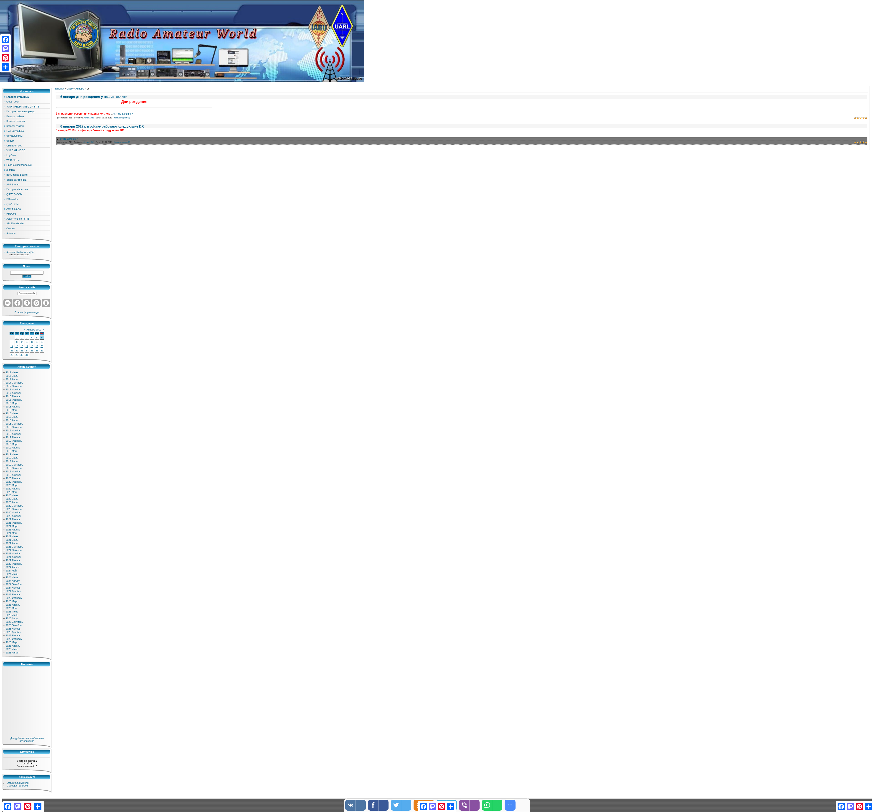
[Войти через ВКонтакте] (7, 303)
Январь (79, 88)
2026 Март (12, 642)
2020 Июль (12, 498)
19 (37, 346)
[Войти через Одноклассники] (46, 303)
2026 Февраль (14, 639)
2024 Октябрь (14, 584)
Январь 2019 (33, 329)
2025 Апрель (13, 604)
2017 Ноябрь (13, 389)
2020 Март (12, 485)
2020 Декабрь (13, 516)
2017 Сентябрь (14, 382)
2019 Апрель (13, 447)
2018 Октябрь (14, 427)
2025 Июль (12, 615)
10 (26, 342)
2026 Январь (13, 635)
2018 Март (12, 403)
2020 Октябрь (14, 509)
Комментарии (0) (122, 118)
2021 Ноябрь (13, 553)
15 (16, 346)
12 (37, 342)
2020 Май (11, 492)
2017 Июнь (12, 372)
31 (26, 354)
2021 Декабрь (13, 557)
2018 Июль (12, 416)
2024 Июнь (12, 574)
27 (42, 350)
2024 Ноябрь (13, 587)
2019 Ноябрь (13, 471)
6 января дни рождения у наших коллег (93, 97)
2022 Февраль (14, 563)
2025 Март (12, 601)
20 (42, 346)
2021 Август (13, 543)
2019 (70, 88)
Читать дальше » (123, 113)
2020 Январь (13, 478)
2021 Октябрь (14, 550)
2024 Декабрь (13, 591)
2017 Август (13, 379)
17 (26, 346)
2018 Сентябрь (14, 423)
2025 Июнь (12, 611)
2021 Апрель (13, 529)
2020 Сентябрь (14, 505)
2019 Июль (12, 457)
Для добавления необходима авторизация (27, 739)
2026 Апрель (13, 645)
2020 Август (13, 502)
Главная (59, 88)
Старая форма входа (27, 312)
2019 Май (11, 451)
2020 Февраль (14, 481)
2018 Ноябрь (13, 430)
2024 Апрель (13, 567)
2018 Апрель (13, 406)
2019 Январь (13, 437)
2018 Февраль (14, 399)
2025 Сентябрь (14, 621)
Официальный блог (18, 782)
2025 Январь (13, 594)
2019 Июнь (12, 454)
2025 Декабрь (13, 632)
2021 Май (11, 533)
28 (11, 354)
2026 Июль (12, 649)
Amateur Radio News (18, 252)
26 (37, 350)
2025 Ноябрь (13, 628)
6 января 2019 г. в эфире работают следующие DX (102, 126)
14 (11, 346)
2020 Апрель (13, 488)
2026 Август (13, 652)
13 (42, 342)
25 (31, 350)
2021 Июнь (12, 536)
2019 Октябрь (14, 468)
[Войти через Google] (36, 303)
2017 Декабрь (13, 393)
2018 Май (11, 410)
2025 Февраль (14, 598)
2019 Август (13, 461)
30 (21, 354)
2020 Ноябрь (13, 512)
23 (21, 350)
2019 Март (12, 444)
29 (16, 354)
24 (26, 350)
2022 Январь (13, 560)
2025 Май (11, 608)
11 (32, 342)
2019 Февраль (14, 440)
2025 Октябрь (14, 625)
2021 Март (12, 526)
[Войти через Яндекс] (27, 303)
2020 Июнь (12, 495)
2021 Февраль (14, 522)
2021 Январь (13, 519)
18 (31, 346)
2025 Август (13, 618)
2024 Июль (12, 577)
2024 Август (13, 580)
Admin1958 (89, 118)
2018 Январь (13, 396)
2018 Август (13, 420)
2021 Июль (12, 539)
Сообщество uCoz (17, 785)
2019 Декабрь (13, 475)
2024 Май (11, 570)
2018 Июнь (12, 413)
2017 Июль (12, 375)
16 (21, 346)
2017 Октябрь (14, 386)
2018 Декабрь (13, 434)
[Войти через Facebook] (17, 303)
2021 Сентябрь (14, 546)
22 (16, 350)
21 (11, 350)
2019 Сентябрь (14, 464)
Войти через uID (27, 293)
